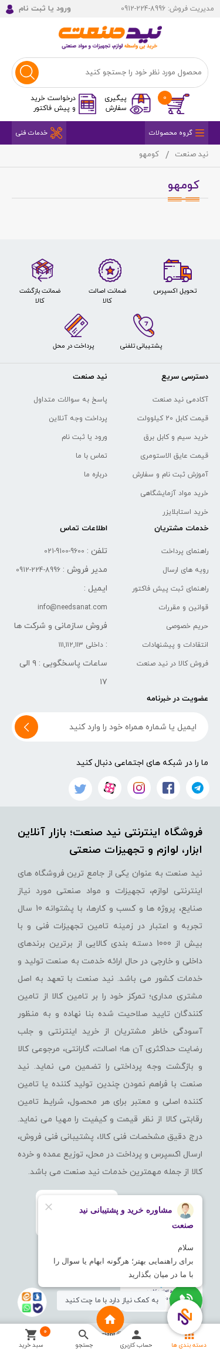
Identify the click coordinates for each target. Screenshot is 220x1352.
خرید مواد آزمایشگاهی (174, 493)
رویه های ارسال (185, 570)
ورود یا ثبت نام (84, 437)
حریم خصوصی (187, 626)
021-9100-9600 (64, 551)
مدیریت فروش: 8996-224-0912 (167, 8)
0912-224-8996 (38, 570)
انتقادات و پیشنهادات (175, 645)
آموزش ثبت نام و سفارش (170, 474)
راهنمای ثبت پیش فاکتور (170, 588)
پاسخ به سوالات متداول (70, 399)
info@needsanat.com (72, 607)
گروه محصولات (170, 133)
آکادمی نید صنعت (180, 399)
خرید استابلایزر (185, 512)
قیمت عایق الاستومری (174, 456)
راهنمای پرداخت (184, 551)
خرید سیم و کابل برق (176, 437)
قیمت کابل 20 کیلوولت (172, 418)
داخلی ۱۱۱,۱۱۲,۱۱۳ (81, 645)
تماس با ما (91, 456)
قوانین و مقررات (183, 607)
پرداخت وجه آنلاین (78, 418)
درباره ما (95, 474)
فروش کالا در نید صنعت (172, 663)
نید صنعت (191, 154)
